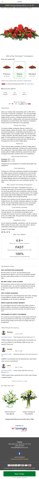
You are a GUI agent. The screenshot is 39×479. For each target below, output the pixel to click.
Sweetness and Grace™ (20, 354)
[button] (35, 475)
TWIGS (19, 2)
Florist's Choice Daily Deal (20, 370)
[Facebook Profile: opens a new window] (19, 453)
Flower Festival (17, 337)
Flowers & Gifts (9, 8)
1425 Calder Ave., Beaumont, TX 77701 (19, 444)
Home (2, 8)
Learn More (30, 84)
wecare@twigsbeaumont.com (19, 447)
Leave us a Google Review (19, 459)
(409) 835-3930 (19, 446)
